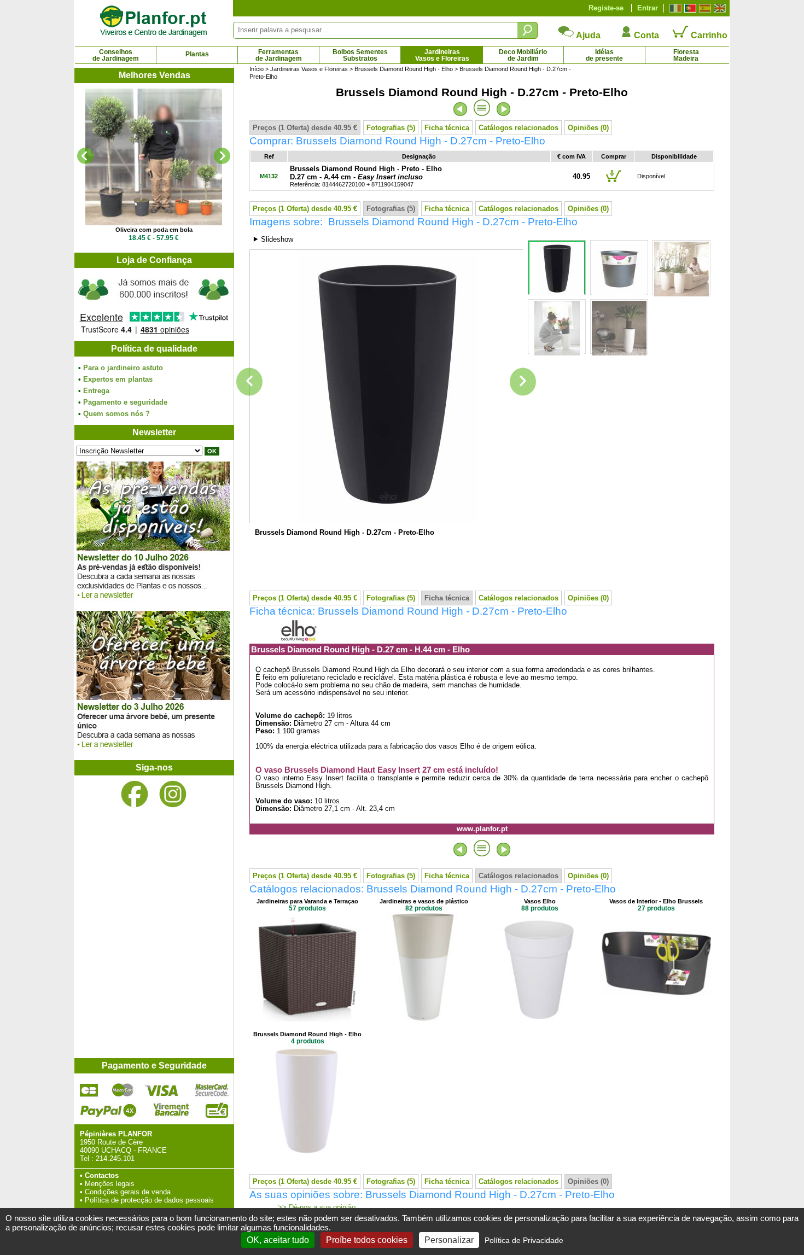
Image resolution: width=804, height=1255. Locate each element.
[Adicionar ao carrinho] (614, 181)
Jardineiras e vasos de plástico (424, 901)
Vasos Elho (540, 901)
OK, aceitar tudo (278, 1240)
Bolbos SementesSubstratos (360, 55)
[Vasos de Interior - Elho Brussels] (656, 1019)
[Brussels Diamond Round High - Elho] (307, 1152)
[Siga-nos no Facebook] (134, 794)
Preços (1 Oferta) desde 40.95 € (305, 128)
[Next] (222, 156)
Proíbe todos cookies (366, 1240)
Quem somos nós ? (116, 414)
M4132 (269, 176)
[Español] (703, 8)
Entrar (647, 8)
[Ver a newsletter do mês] (153, 601)
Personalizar (449, 1240)
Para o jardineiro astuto (123, 368)
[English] (718, 8)
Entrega (96, 391)
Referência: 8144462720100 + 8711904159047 (366, 177)
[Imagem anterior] (249, 382)
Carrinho (708, 35)
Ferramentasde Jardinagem (278, 55)
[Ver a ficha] (153, 157)
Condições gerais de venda (128, 1192)
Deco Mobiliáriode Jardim (523, 55)
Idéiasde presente (604, 55)
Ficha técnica (446, 128)
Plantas (197, 54)
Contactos (102, 1175)
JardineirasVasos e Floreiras (442, 55)
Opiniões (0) (588, 128)
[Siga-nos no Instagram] (173, 794)
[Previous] (85, 156)
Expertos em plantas (118, 379)
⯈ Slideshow (273, 239)
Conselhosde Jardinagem (115, 55)
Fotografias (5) (390, 128)
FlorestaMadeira (686, 55)
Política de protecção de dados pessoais (149, 1200)
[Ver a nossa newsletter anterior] (153, 750)
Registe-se (606, 8)
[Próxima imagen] (523, 382)
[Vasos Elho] (540, 1019)
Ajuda (587, 35)
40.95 (581, 176)
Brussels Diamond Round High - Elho (403, 69)
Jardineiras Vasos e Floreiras (309, 69)
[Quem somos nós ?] (153, 304)
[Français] (674, 8)
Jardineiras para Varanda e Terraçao (307, 901)
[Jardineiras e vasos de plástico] (424, 1019)
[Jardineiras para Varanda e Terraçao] (307, 1019)
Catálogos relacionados (518, 128)
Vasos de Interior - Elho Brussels (656, 901)
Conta (645, 35)
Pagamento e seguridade (125, 402)
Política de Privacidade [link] (524, 1240)
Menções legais (110, 1184)
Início (256, 69)
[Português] (688, 8)
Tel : (87, 1158)
